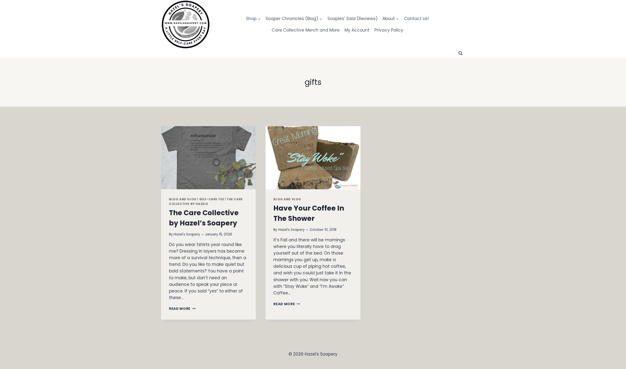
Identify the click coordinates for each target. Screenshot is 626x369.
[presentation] (208, 157)
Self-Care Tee (211, 199)
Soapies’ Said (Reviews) (352, 19)
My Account (357, 30)
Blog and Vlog (183, 199)
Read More (182, 308)
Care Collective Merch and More (306, 30)
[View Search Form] (460, 53)
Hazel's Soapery (187, 234)
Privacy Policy (388, 30)
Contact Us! (416, 19)
